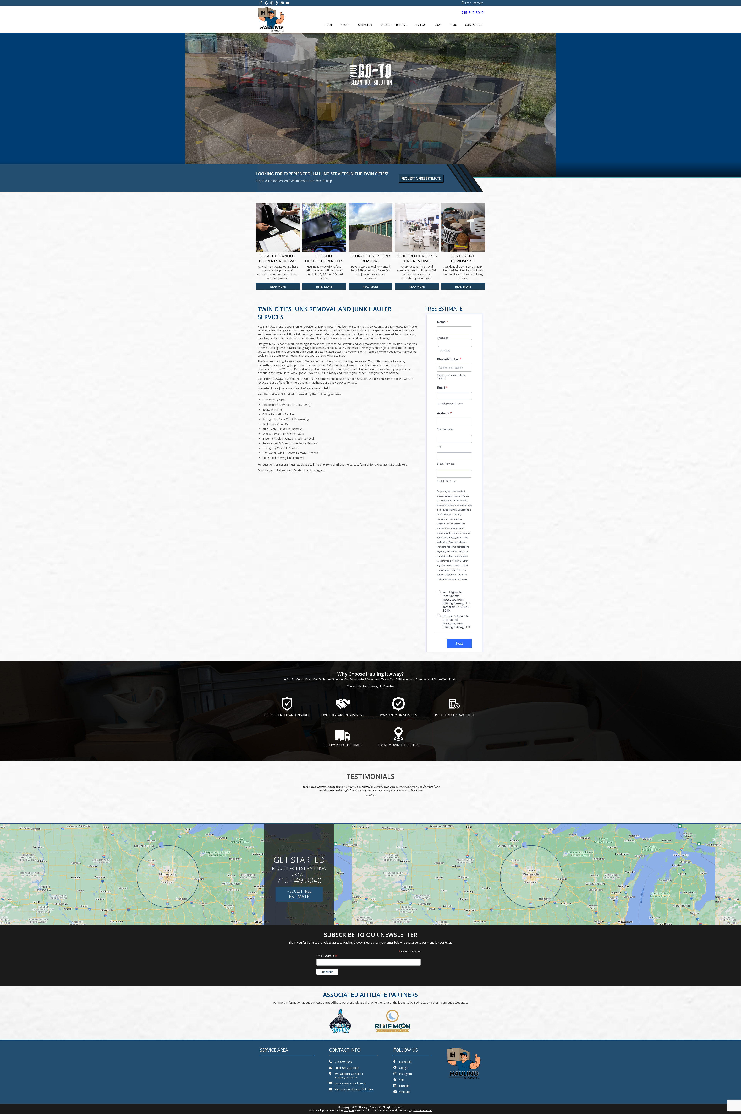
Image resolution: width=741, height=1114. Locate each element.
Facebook (405, 1062)
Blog (453, 25)
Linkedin (404, 1086)
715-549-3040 (472, 12)
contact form (357, 464)
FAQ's (437, 25)
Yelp (401, 1080)
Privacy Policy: (350, 1083)
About (345, 25)
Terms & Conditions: (354, 1089)
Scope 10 (349, 1110)
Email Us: (347, 1068)
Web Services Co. (423, 1110)
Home (328, 25)
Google (403, 1068)
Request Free (299, 894)
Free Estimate (474, 3)
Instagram (405, 1074)
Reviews (420, 25)
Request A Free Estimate (421, 178)
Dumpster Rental (393, 25)
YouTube (404, 1092)
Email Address (326, 956)
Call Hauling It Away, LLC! (273, 378)
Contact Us (473, 25)
